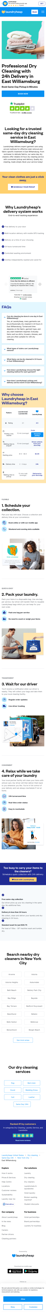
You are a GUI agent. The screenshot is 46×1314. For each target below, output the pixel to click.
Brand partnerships (32, 1221)
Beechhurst (11, 1014)
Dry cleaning (33, 1155)
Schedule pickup (37, 434)
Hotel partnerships (31, 1217)
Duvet (12, 1090)
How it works (7, 1173)
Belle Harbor (12, 1022)
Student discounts (31, 1204)
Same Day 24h (8, 1158)
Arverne (12, 974)
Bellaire (34, 1014)
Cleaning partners (9, 1239)
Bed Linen (32, 1083)
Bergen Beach (34, 1030)
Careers (5, 1230)
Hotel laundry (29, 1193)
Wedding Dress (31, 1090)
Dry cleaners (29, 1182)
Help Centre (6, 1182)
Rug (12, 1083)
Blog (3, 1226)
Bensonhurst (12, 1030)
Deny (13, 1307)
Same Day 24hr (22, 1104)
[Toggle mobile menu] (42, 12)
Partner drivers (8, 1234)
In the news (6, 1221)
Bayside (34, 998)
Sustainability (7, 1195)
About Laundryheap (10, 1217)
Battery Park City (34, 990)
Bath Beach (11, 990)
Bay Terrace (12, 1006)
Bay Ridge (12, 998)
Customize (33, 1307)
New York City (23, 1158)
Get (41, 3)
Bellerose (34, 1022)
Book (35, 12)
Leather (32, 1097)
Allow (23, 1299)
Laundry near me (8, 1199)
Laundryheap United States (13, 1155)
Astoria (34, 974)
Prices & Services (9, 1177)
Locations (6, 1186)
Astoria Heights (11, 982)
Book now (23, 94)
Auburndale (34, 982)
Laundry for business (32, 1226)
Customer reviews (9, 1190)
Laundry (27, 1173)
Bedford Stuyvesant (34, 1006)
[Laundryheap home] (12, 12)
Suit (12, 1097)
